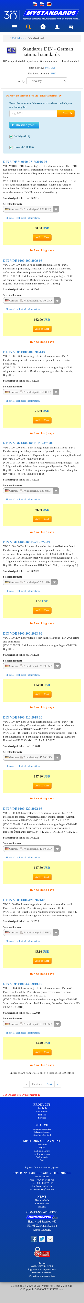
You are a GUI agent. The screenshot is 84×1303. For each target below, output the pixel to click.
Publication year (23, 125)
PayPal (42, 1147)
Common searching (42, 1129)
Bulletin (42, 1206)
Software (42, 1114)
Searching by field (42, 1135)
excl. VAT (50, 67)
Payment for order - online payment (42, 1167)
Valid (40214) (22, 136)
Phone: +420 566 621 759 (42, 1180)
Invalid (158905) (24, 147)
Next (49, 1084)
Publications (42, 1111)
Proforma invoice (42, 1154)
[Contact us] (50, 1239)
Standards (42, 1108)
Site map (42, 1263)
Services (42, 1117)
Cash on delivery (42, 1151)
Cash (42, 1160)
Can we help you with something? (21, 1094)
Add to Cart (42, 237)
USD (53, 73)
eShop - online (42, 1176)
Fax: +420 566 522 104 (42, 1183)
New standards (42, 1200)
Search (67, 113)
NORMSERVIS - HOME (42, 1266)
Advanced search (42, 1132)
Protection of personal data (42, 1276)
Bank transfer (42, 1157)
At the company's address (42, 1189)
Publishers (18, 38)
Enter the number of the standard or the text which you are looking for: (40, 105)
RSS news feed (42, 1203)
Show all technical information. (22, 217)
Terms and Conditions (42, 1272)
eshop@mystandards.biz (42, 1186)
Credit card (42, 1144)
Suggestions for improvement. (42, 1269)
